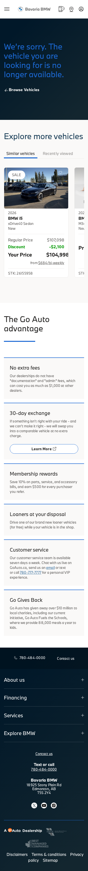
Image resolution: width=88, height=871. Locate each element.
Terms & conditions (49, 854)
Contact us (44, 753)
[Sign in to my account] (81, 9)
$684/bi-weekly (51, 262)
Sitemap (50, 860)
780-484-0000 (44, 769)
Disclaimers (17, 854)
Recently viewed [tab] (58, 153)
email (50, 567)
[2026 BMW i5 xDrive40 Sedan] (36, 188)
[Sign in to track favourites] (61, 173)
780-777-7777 (30, 572)
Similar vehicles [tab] (20, 153)
